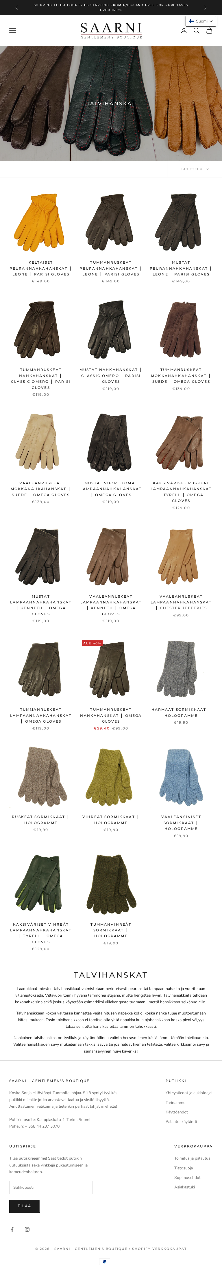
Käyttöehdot (177, 1112)
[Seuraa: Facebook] (12, 1229)
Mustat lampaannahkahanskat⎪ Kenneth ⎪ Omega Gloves (40, 605)
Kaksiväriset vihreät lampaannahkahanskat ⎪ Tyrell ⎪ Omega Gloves (40, 933)
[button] (201, 21)
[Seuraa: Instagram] (27, 1229)
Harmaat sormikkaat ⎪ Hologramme (181, 712)
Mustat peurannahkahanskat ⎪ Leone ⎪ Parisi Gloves (181, 268)
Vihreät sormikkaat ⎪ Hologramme (111, 820)
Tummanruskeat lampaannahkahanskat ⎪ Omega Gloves (40, 715)
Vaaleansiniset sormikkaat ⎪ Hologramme (181, 823)
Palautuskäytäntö (181, 1121)
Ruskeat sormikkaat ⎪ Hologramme (41, 820)
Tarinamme (175, 1102)
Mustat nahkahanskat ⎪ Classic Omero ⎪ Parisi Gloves (111, 375)
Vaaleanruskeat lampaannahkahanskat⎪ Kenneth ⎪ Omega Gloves (111, 605)
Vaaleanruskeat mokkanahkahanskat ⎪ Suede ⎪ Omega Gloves (41, 489)
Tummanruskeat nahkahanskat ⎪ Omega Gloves (111, 715)
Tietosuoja (183, 1168)
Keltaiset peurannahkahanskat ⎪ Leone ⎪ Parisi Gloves (41, 268)
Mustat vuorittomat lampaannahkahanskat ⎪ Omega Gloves (111, 489)
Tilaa (25, 1206)
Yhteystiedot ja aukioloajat (189, 1093)
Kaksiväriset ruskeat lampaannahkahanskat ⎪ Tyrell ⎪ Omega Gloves (181, 492)
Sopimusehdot (187, 1177)
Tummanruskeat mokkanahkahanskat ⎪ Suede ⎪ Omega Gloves (181, 375)
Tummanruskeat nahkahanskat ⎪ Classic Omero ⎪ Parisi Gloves (41, 378)
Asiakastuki (184, 1187)
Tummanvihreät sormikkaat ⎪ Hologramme (110, 930)
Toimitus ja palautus (192, 1158)
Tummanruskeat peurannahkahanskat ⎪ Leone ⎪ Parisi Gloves (110, 268)
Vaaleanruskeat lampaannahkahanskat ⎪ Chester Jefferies (181, 602)
